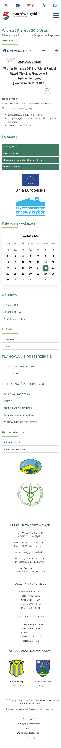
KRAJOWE (8, 339)
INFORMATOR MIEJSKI (15, 319)
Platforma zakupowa (14, 449)
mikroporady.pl (11, 442)
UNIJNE (7, 346)
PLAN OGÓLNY (11, 373)
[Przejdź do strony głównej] (24, 15)
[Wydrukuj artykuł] (56, 50)
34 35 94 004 (40, 542)
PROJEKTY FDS (11, 153)
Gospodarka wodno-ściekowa (19, 415)
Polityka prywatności (29, 723)
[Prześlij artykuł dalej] (43, 50)
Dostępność (29, 719)
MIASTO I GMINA (12, 312)
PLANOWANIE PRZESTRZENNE (19, 366)
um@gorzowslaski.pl (34, 552)
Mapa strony (29, 737)
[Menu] (56, 15)
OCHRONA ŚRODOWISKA (17, 394)
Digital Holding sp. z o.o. (42, 709)
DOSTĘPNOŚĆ (10, 146)
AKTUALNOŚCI (11, 305)
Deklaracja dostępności (29, 733)
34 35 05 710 (25, 542)
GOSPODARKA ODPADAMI (17, 408)
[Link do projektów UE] (30, 182)
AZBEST (7, 401)
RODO (29, 728)
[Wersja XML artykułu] (50, 50)
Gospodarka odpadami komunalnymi (23, 160)
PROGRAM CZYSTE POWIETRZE (20, 422)
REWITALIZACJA (11, 166)
